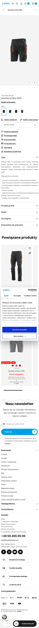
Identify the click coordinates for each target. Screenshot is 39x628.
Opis (3, 157)
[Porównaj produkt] (30, 253)
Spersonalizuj (18, 336)
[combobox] (19, 124)
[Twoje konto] (21, 4)
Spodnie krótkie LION (16, 371)
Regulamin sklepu (7, 488)
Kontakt (4, 458)
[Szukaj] (17, 4)
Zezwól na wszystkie (19, 330)
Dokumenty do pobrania (12, 225)
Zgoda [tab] (6, 295)
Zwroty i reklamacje (8, 462)
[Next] (34, 82)
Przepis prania (7, 205)
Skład (3, 212)
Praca (3, 485)
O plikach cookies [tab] (30, 295)
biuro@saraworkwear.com (9, 540)
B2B (2, 473)
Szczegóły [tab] (17, 295)
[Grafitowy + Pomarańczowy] (4, 111)
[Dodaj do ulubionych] (30, 248)
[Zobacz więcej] (36, 10)
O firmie (4, 454)
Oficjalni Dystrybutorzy (10, 469)
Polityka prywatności (9, 492)
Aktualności (5, 466)
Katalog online (6, 477)
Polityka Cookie (7, 496)
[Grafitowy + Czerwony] (16, 111)
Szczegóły (6, 218)
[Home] (6, 3)
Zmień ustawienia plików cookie (13, 500)
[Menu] (13, 4)
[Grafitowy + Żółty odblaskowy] (10, 111)
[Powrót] (3, 10)
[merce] (19, 611)
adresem (7, 443)
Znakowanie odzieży (9, 481)
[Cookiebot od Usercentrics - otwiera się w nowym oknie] (28, 290)
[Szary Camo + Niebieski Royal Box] (22, 111)
